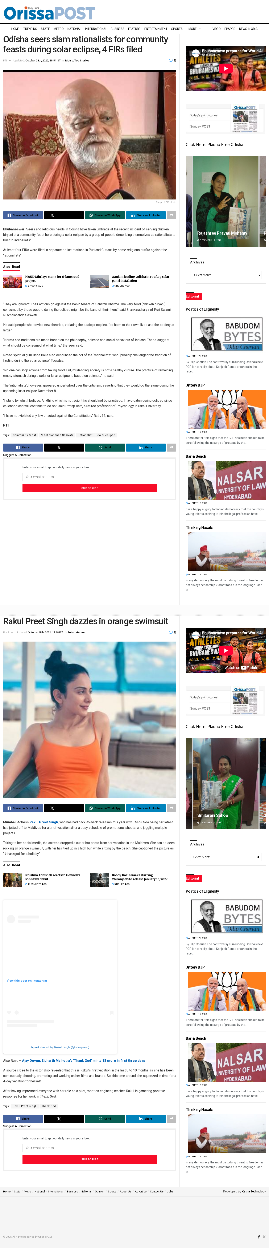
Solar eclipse (106, 435)
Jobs (170, 1191)
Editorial (86, 1191)
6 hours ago (35, 285)
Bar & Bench (196, 456)
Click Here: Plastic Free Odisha (214, 144)
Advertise (140, 1191)
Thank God (49, 1106)
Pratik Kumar (209, 233)
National (74, 29)
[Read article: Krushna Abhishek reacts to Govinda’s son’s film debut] (12, 880)
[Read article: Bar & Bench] (227, 480)
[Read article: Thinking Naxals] (227, 551)
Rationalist (85, 435)
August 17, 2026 (197, 574)
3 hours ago (122, 884)
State (45, 29)
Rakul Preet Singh (44, 822)
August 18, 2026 (197, 503)
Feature (134, 29)
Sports (177, 29)
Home (15, 29)
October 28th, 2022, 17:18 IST (45, 632)
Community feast (24, 435)
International (96, 29)
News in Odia (248, 29)
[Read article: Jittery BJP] (227, 409)
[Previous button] (189, 201)
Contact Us (157, 1191)
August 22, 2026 (197, 356)
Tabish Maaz (209, 815)
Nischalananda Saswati (57, 435)
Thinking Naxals (199, 527)
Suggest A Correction (17, 455)
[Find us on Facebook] (259, 1237)
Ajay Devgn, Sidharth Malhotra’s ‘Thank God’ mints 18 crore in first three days (83, 1061)
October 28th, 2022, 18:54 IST (43, 60)
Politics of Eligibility (202, 309)
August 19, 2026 (197, 432)
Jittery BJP (195, 385)
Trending (30, 29)
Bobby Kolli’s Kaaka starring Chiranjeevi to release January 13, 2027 (139, 877)
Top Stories (81, 60)
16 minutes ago (37, 884)
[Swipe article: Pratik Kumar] (225, 201)
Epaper (229, 29)
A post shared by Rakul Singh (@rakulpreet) (60, 1047)
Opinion (99, 1191)
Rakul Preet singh (25, 1106)
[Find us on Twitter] (264, 1237)
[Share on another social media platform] (171, 215)
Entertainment (155, 29)
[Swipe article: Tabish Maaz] (225, 783)
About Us (125, 1191)
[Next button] (263, 201)
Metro (59, 29)
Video (216, 29)
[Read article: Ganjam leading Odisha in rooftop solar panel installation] (99, 281)
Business (117, 29)
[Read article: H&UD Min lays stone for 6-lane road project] (12, 281)
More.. (193, 29)
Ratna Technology (254, 1191)
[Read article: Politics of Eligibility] (227, 333)
